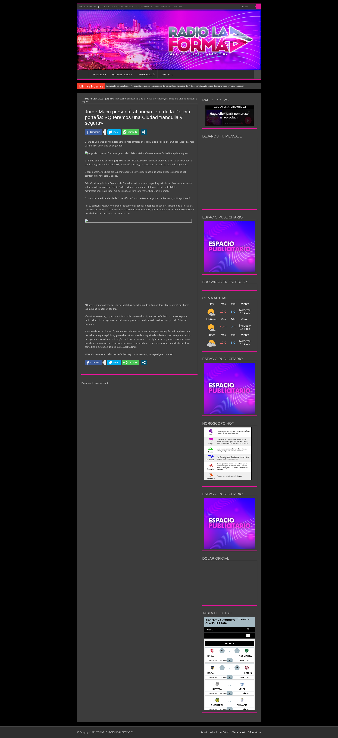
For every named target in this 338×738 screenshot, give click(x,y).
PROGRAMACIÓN (147, 74)
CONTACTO (167, 74)
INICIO (83, 74)
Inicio (86, 98)
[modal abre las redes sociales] (144, 132)
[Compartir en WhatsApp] (130, 132)
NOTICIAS (98, 74)
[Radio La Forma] (169, 40)
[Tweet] (114, 132)
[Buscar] (258, 6)
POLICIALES (97, 98)
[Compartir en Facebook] (93, 132)
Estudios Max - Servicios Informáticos (242, 732)
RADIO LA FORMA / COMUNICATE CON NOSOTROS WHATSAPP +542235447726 (143, 6)
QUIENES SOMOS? (122, 74)
